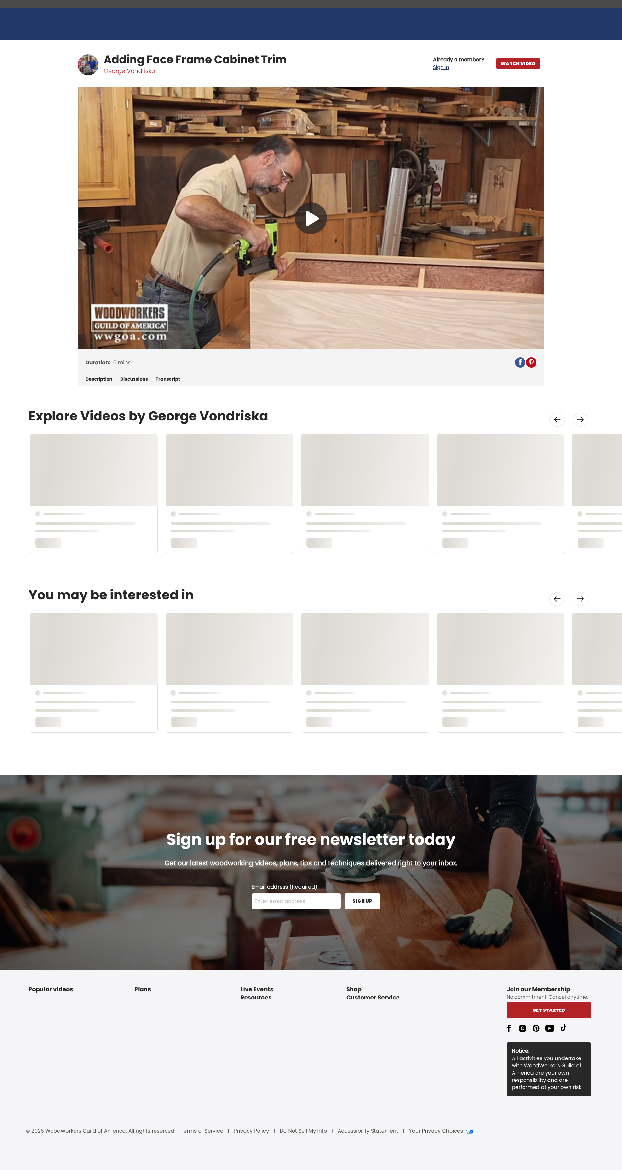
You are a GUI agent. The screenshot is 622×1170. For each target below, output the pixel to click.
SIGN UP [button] (362, 901)
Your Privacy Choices (436, 1131)
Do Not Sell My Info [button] (303, 1131)
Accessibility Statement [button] (368, 1131)
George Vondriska (129, 71)
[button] (458, 63)
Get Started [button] (548, 1010)
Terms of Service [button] (202, 1131)
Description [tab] (99, 379)
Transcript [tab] (168, 379)
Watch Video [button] (518, 63)
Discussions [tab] (134, 379)
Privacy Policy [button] (251, 1131)
